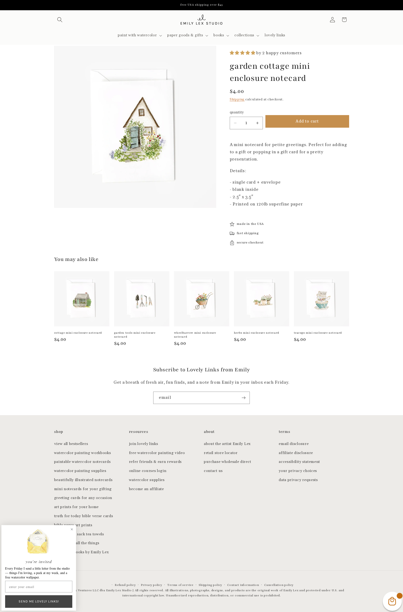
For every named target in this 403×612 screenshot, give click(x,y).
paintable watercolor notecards (82, 461)
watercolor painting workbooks (82, 453)
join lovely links (143, 443)
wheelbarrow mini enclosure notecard (195, 334)
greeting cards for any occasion (83, 498)
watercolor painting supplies (80, 470)
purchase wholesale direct (227, 461)
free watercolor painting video (157, 453)
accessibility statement (299, 461)
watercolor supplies (147, 480)
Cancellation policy (278, 585)
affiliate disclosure (296, 453)
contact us (213, 470)
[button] (60, 20)
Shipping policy (210, 585)
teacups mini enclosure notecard (318, 333)
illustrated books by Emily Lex (81, 552)
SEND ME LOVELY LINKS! (39, 601)
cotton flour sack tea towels (79, 534)
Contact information (243, 585)
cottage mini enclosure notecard (78, 333)
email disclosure (294, 443)
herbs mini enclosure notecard (256, 333)
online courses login (148, 470)
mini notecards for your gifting (83, 489)
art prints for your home (76, 507)
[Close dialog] (71, 529)
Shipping (237, 99)
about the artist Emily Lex (227, 443)
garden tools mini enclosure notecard (135, 334)
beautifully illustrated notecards (83, 480)
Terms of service (180, 585)
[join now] (244, 398)
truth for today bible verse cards (83, 516)
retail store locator (221, 453)
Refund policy (125, 585)
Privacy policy (151, 585)
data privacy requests (298, 480)
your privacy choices (298, 470)
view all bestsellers (71, 443)
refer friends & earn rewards (155, 461)
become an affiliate (146, 489)
